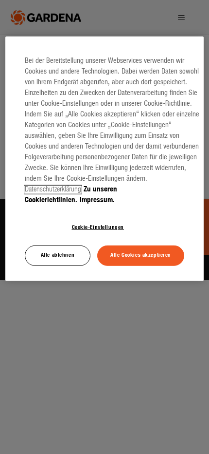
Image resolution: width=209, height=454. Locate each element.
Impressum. (97, 200)
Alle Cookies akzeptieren (140, 255)
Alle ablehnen (57, 255)
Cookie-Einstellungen (98, 227)
